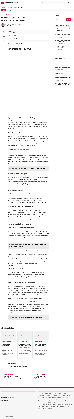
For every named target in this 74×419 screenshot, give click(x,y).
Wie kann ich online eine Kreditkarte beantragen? (40, 345)
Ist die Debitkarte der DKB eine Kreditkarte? (24, 344)
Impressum (4, 400)
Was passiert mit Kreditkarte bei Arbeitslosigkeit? (63, 78)
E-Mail (10, 366)
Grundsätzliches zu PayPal (15, 35)
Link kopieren (17, 366)
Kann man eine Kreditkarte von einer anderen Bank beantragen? (63, 84)
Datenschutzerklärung (7, 397)
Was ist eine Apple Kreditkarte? (62, 67)
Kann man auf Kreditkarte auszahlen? (6, 345)
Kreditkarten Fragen (11, 7)
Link (4, 36)
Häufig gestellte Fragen (15, 38)
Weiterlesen (4, 357)
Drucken (25, 366)
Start (3, 7)
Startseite (4, 394)
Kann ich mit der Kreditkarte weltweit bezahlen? (62, 72)
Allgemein (20, 7)
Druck (4, 39)
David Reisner (10, 25)
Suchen (70, 2)
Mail (4, 33)
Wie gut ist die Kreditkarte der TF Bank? (64, 47)
